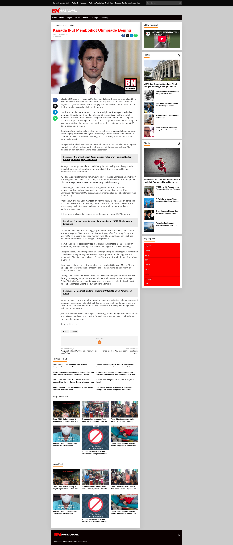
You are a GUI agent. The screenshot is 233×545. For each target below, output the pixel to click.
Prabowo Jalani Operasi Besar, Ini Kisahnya (167, 117)
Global (55, 36)
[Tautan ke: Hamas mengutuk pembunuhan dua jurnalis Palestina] (149, 95)
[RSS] (99, 342)
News (59, 36)
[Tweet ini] (127, 35)
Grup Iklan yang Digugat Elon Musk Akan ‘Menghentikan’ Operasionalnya (167, 212)
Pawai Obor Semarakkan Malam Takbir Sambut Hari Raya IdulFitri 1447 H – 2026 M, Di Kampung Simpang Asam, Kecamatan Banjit (124, 420)
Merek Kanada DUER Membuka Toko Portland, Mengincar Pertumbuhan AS (70, 366)
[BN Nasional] (64, 10)
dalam (147, 274)
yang (147, 255)
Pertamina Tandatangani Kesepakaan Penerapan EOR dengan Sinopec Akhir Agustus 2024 (167, 224)
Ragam (148, 245)
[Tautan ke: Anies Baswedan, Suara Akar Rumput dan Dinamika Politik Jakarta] (149, 131)
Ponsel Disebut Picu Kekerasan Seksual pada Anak (120, 351)
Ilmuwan (148, 279)
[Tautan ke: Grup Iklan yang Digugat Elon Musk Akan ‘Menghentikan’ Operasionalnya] (149, 215)
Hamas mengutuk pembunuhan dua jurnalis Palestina (167, 93)
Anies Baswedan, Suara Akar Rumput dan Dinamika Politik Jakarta (167, 129)
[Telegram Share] (131, 35)
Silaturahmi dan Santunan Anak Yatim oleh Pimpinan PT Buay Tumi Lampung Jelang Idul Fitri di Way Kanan (95, 420)
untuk (147, 264)
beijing (64, 331)
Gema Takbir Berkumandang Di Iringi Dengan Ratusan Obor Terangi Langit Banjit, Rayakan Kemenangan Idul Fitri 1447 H (66, 420)
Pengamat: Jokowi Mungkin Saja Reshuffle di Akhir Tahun (79, 351)
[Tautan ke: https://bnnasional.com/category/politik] (179, 55)
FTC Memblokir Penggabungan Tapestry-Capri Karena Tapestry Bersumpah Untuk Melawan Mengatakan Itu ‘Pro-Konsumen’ (168, 188)
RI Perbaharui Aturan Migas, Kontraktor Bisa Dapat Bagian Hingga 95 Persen (167, 200)
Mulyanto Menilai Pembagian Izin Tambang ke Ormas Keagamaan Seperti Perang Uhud (167, 105)
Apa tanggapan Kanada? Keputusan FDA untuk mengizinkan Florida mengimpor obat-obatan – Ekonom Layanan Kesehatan (114, 389)
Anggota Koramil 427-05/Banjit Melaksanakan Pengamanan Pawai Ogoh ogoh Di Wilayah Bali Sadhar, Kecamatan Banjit (95, 453)
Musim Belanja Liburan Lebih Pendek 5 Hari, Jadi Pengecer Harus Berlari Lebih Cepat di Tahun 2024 (162, 181)
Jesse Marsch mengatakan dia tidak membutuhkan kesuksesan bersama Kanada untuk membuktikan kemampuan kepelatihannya (115, 366)
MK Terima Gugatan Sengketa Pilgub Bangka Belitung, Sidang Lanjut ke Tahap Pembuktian (161, 85)
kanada (74, 331)
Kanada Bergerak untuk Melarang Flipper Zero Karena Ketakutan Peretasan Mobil (73, 389)
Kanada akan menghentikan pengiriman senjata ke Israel (115, 381)
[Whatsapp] (136, 35)
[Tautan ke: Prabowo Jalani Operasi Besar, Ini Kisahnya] (149, 119)
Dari (146, 283)
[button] (180, 3)
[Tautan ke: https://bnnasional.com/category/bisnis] (179, 143)
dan (146, 260)
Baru (147, 269)
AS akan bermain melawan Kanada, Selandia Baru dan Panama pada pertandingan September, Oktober (73, 373)
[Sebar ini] (123, 35)
